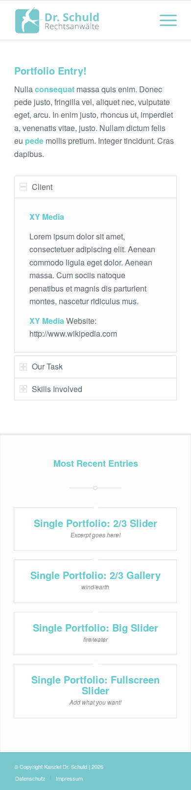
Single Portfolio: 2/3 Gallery (95, 575)
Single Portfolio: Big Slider (95, 627)
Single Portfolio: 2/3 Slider (95, 523)
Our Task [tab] (47, 366)
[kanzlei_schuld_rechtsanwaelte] (79, 20)
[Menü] (163, 20)
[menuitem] (163, 20)
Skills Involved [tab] (57, 389)
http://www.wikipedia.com (73, 333)
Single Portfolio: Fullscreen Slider (95, 684)
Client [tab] (42, 186)
